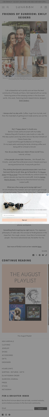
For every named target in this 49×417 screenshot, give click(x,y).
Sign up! (24, 220)
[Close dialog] (47, 194)
